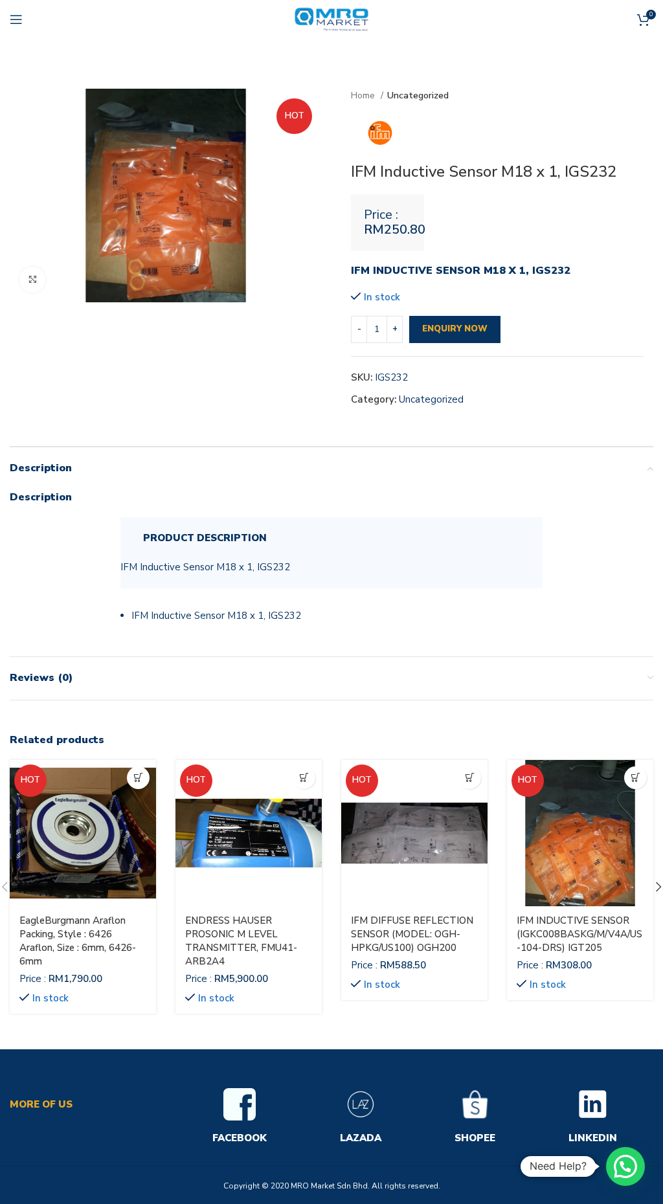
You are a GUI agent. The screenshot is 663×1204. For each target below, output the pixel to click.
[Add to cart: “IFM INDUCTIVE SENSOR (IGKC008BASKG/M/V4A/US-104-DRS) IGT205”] (635, 777)
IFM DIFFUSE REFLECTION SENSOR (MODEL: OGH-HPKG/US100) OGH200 (412, 934)
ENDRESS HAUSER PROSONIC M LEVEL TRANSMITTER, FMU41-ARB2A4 (241, 941)
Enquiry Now (455, 329)
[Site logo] (331, 18)
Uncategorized (418, 95)
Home (364, 95)
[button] (625, 1166)
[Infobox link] (239, 1117)
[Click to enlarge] (32, 280)
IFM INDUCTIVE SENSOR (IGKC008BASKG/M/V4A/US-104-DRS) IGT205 (579, 934)
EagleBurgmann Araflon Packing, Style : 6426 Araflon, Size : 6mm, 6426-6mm (77, 941)
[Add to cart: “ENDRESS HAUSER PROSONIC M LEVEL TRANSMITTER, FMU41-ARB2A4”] (304, 777)
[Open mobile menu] (16, 19)
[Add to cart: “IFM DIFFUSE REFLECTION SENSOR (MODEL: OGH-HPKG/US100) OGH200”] (469, 777)
